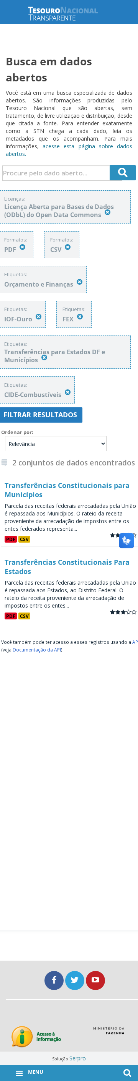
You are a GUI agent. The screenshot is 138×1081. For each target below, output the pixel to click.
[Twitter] (75, 980)
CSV (24, 539)
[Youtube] (95, 980)
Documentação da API (37, 650)
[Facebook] (54, 980)
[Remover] (107, 212)
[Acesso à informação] (36, 1037)
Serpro (77, 1058)
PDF (10, 539)
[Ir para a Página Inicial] (69, 13)
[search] (123, 172)
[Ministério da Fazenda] (109, 1033)
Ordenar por (16, 432)
